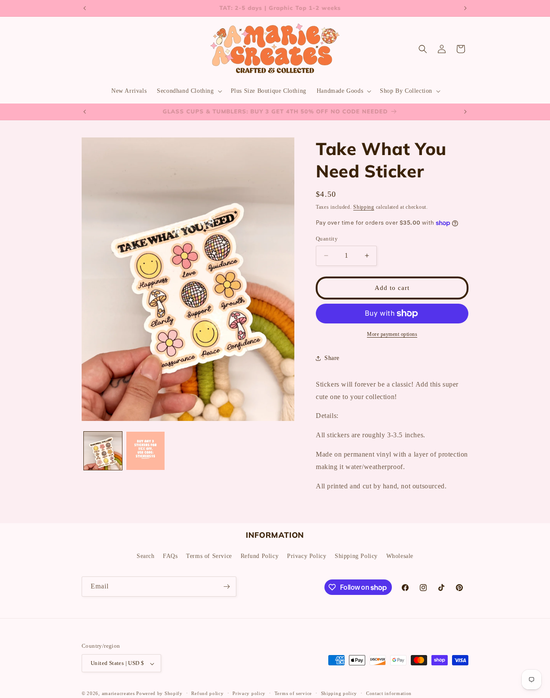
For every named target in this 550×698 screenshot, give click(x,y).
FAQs (170, 556)
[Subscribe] (226, 586)
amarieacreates (118, 693)
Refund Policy (260, 556)
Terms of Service (209, 556)
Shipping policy (339, 693)
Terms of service (293, 693)
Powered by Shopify (159, 693)
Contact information (389, 693)
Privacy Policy (306, 556)
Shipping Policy (356, 556)
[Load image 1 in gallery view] (103, 451)
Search (146, 556)
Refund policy (207, 693)
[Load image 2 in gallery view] (145, 451)
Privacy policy (249, 693)
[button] (188, 91)
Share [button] (331, 358)
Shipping (363, 207)
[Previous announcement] (84, 8)
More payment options (392, 334)
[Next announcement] (465, 8)
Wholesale (399, 556)
